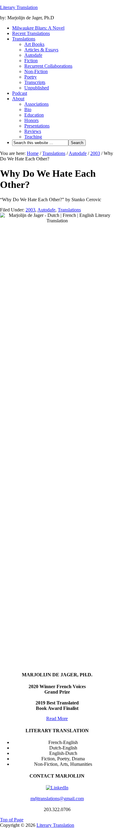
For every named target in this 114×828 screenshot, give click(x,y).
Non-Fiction (36, 71)
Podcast (19, 93)
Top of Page (11, 819)
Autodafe (33, 55)
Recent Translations (31, 33)
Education (34, 115)
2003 (30, 209)
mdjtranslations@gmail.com (57, 798)
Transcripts (34, 82)
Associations (36, 104)
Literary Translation (19, 7)
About (18, 98)
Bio (27, 109)
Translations (23, 38)
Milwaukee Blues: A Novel (38, 28)
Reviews (32, 131)
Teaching (33, 136)
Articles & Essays (41, 49)
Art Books (34, 44)
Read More (57, 718)
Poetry (30, 76)
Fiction (31, 60)
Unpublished (36, 87)
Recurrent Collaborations (48, 66)
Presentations (37, 125)
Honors (31, 120)
